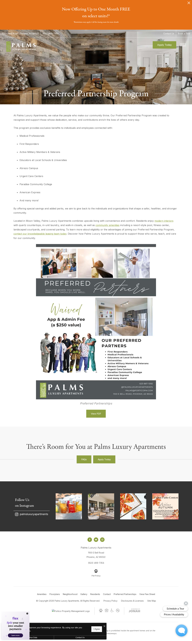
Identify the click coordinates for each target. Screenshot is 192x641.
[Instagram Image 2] (101, 506)
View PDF (96, 413)
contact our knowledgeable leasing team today (40, 233)
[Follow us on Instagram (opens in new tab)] (102, 539)
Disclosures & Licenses (132, 600)
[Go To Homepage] (21, 46)
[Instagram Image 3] (133, 506)
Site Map (151, 600)
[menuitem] (42, 594)
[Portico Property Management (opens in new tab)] (71, 611)
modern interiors (163, 220)
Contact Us (80, 638)
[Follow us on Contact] (96, 539)
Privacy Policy (110, 600)
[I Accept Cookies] (104, 626)
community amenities (107, 225)
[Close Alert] (189, 3)
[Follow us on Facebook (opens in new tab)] (89, 539)
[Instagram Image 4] (165, 506)
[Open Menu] (183, 44)
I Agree (97, 629)
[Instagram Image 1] (69, 506)
